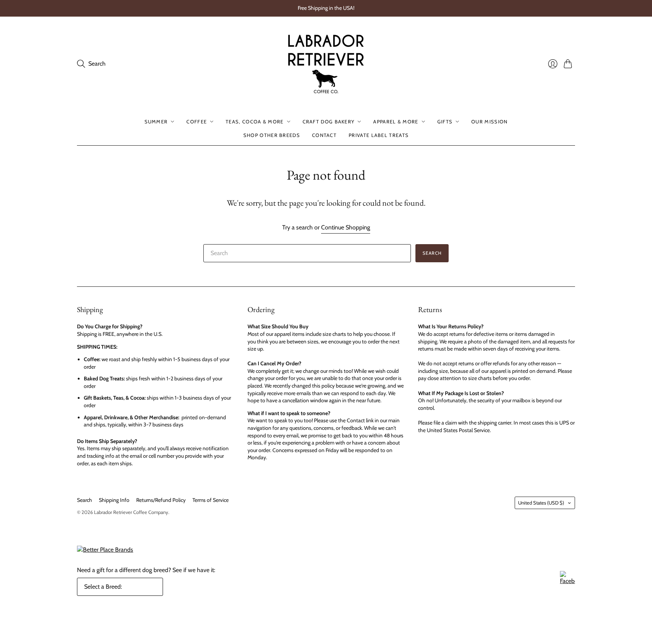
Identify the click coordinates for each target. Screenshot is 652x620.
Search (432, 253)
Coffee (196, 121)
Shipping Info (114, 500)
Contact (324, 135)
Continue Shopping (345, 227)
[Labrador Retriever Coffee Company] (326, 64)
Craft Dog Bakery (329, 121)
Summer (156, 121)
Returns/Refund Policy (161, 500)
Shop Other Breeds (271, 135)
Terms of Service (210, 500)
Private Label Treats (379, 135)
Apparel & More (395, 121)
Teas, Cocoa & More (254, 121)
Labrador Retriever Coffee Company (131, 512)
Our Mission (489, 121)
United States (541, 503)
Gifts (445, 121)
